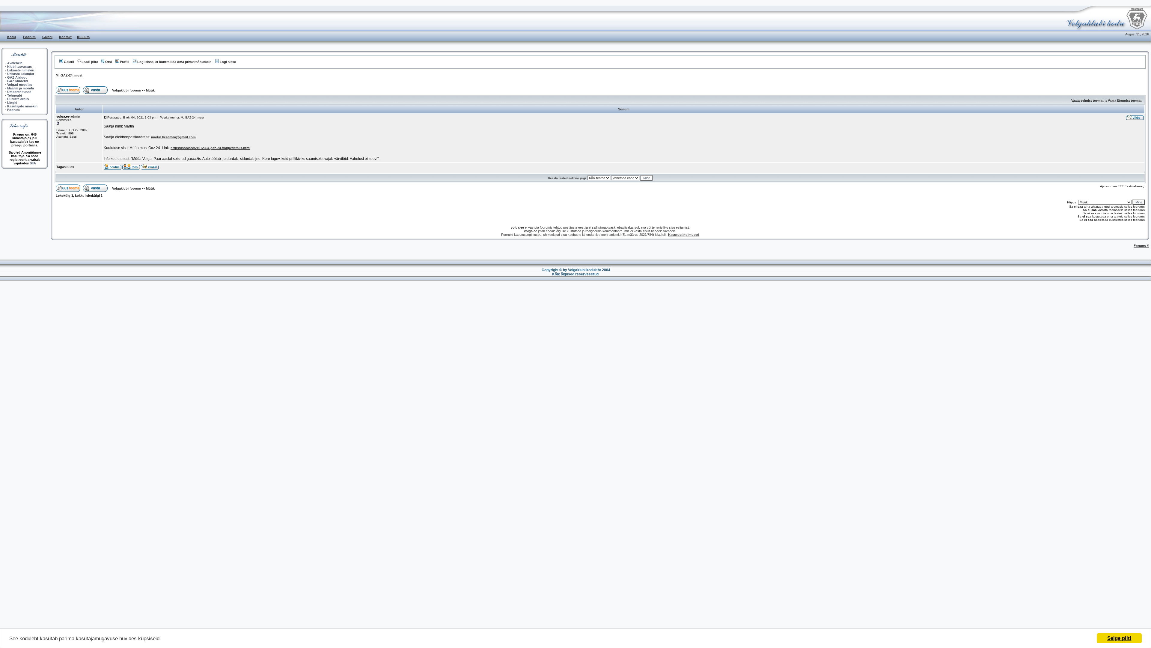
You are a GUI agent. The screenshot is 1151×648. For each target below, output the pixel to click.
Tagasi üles (65, 167)
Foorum (29, 37)
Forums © (1141, 246)
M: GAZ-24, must (69, 75)
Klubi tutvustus (19, 66)
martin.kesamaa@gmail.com (173, 137)
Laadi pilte (90, 62)
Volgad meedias (19, 84)
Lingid (12, 102)
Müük (150, 90)
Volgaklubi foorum (127, 90)
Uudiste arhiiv (18, 99)
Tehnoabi (14, 95)
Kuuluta (83, 37)
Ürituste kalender (20, 74)
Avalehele (14, 63)
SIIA (33, 163)
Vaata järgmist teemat (1125, 100)
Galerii (47, 37)
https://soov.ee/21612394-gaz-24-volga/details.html (210, 148)
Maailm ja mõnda (20, 88)
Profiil (124, 62)
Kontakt (65, 37)
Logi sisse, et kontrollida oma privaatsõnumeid (174, 62)
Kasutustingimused (683, 234)
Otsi (108, 62)
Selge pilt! (1119, 638)
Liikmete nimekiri (20, 70)
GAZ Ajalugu (17, 77)
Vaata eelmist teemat (1087, 100)
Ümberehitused (19, 92)
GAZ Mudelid (17, 81)
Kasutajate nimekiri (22, 106)
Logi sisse (228, 62)
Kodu (11, 37)
